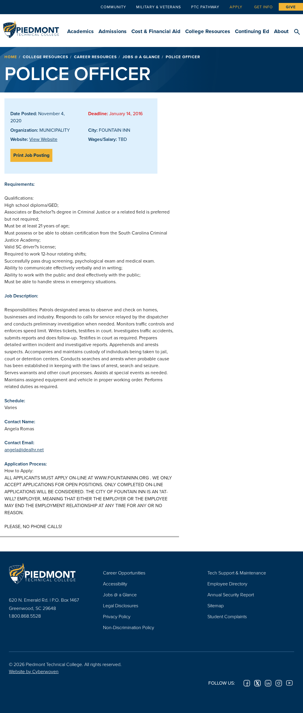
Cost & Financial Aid (155, 31)
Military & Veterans (158, 6)
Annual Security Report (230, 594)
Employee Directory (227, 583)
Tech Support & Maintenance (236, 572)
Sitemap (215, 605)
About (281, 31)
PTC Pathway (205, 6)
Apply (236, 6)
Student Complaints (227, 616)
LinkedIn (268, 683)
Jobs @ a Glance (141, 57)
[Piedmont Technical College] (47, 573)
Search (297, 32)
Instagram (278, 683)
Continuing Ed (252, 31)
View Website (43, 139)
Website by (34, 671)
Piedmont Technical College (31, 26)
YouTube (289, 683)
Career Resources (95, 57)
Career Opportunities (124, 572)
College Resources (207, 31)
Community (113, 6)
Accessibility (115, 583)
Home (10, 57)
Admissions (113, 31)
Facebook (247, 683)
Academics (80, 31)
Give (291, 7)
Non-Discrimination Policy (128, 627)
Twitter (257, 683)
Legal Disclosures (120, 605)
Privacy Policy (116, 616)
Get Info (263, 6)
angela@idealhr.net (24, 449)
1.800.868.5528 (25, 616)
